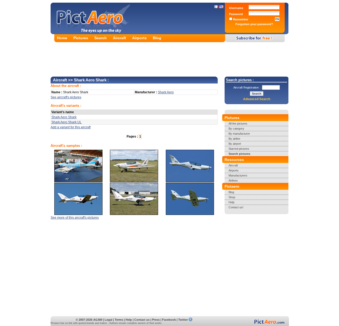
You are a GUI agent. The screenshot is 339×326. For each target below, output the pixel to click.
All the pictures (238, 123)
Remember (240, 19)
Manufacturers (238, 175)
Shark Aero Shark (64, 117)
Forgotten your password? (254, 24)
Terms (119, 319)
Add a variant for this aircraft (71, 127)
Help (231, 202)
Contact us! (236, 207)
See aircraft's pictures (66, 97)
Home (62, 38)
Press (156, 319)
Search (100, 38)
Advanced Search (256, 99)
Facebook (169, 319)
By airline (234, 138)
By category (236, 128)
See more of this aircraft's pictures (75, 217)
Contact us (142, 319)
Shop (232, 197)
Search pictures (239, 153)
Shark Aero (166, 92)
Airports (139, 38)
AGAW (97, 319)
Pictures (80, 38)
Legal (108, 319)
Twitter (183, 319)
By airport (235, 143)
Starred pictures (239, 148)
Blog (157, 38)
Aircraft (119, 38)
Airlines (233, 180)
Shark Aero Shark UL (66, 122)
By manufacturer (239, 133)
